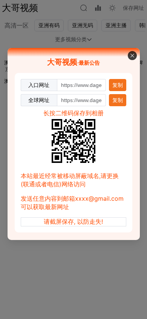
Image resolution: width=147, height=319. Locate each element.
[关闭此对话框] (132, 55)
